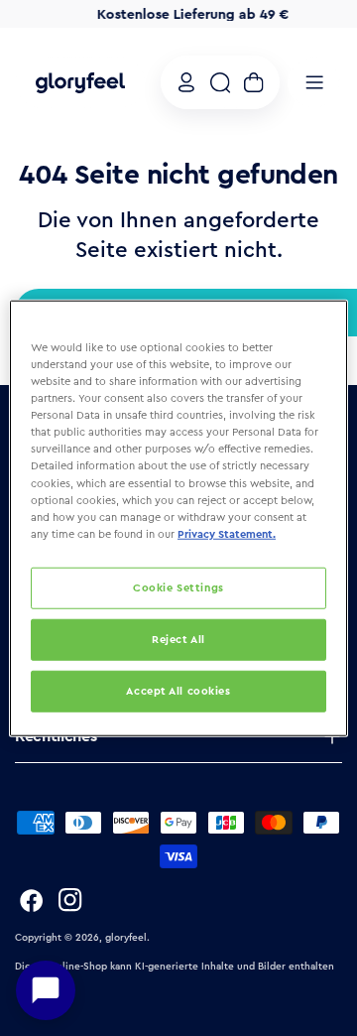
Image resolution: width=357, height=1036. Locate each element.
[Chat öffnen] (45, 990)
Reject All (178, 638)
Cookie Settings (178, 586)
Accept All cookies (178, 690)
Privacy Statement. (227, 533)
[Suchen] (220, 82)
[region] (178, 518)
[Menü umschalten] (314, 82)
